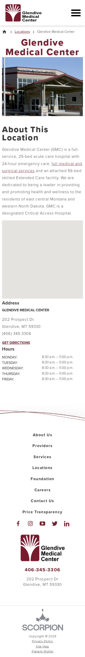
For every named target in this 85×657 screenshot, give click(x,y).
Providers (42, 445)
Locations (22, 32)
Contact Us (42, 501)
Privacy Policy (42, 641)
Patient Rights (42, 651)
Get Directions (16, 343)
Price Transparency (42, 512)
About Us (42, 435)
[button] (75, 13)
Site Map (42, 646)
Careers (42, 490)
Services (42, 457)
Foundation (42, 479)
